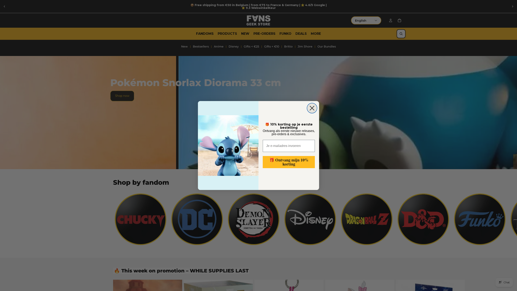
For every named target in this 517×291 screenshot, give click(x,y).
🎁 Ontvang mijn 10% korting (289, 162)
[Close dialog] (312, 108)
